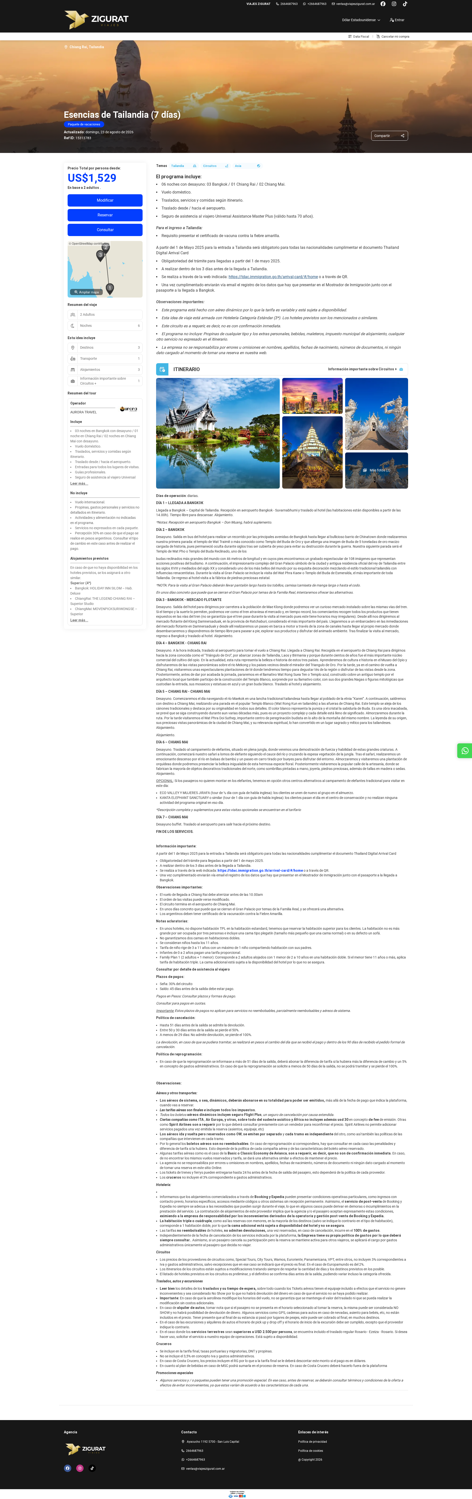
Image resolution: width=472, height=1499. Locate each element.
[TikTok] (405, 4)
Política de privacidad (312, 1441)
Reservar (105, 215)
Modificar (105, 200)
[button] (110, 289)
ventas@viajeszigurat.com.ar (355, 4)
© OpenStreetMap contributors (89, 243)
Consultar (105, 229)
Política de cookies (310, 1451)
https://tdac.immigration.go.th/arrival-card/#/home (273, 276)
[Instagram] (394, 4)
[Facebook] (383, 4)
